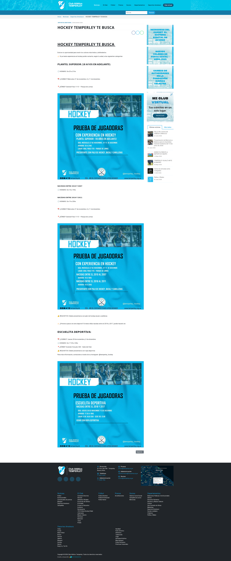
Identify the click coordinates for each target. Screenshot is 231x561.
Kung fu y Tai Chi (62, 546)
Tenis (79, 520)
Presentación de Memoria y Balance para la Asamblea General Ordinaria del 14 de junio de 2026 (163, 142)
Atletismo (118, 532)
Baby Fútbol (60, 532)
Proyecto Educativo (83, 505)
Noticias (97, 5)
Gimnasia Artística (121, 538)
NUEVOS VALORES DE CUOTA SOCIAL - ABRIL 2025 (160, 55)
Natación (80, 518)
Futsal (59, 530)
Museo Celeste (82, 515)
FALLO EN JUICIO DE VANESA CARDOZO (161, 132)
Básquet (59, 501)
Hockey (59, 542)
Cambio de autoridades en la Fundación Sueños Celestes (160, 77)
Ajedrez (59, 538)
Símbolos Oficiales (83, 499)
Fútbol (59, 495)
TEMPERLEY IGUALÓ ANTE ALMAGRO (163, 161)
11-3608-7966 (101, 480)
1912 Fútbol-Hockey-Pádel (85, 511)
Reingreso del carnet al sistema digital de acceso (160, 34)
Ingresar (160, 115)
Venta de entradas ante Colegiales (162, 170)
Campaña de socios (135, 497)
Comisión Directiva (83, 495)
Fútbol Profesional (103, 497)
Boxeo (59, 534)
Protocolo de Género (84, 501)
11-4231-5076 (101, 475)
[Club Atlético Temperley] (70, 5)
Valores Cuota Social (135, 495)
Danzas (59, 536)
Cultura (149, 503)
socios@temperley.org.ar (125, 478)
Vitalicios (150, 513)
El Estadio (80, 503)
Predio (79, 522)
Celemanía (81, 513)
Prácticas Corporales (122, 544)
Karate (59, 544)
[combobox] (136, 12)
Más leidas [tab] (167, 127)
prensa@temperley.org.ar (125, 468)
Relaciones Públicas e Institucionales (158, 495)
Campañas (60, 505)
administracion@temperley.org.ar (128, 473)
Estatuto (80, 507)
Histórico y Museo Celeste (155, 501)
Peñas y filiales (159, 177)
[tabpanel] (160, 157)
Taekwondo (119, 534)
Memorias (132, 499)
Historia (80, 497)
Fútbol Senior (102, 499)
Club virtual (168, 5)
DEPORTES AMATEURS (64, 22)
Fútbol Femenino (120, 542)
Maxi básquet (119, 540)
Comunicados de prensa (64, 499)
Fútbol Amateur (103, 495)
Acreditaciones (119, 495)
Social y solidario (152, 511)
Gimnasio (80, 517)
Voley (59, 529)
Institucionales (61, 497)
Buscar (151, 12)
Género (149, 497)
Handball (118, 529)
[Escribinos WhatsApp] (228, 553)
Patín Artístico (120, 530)
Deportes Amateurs (63, 503)
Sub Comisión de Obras (154, 505)
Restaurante (81, 509)
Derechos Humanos (153, 499)
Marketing (150, 507)
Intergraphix (76, 557)
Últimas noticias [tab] (154, 127)
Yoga (117, 536)
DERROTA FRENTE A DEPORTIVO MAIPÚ (161, 153)
